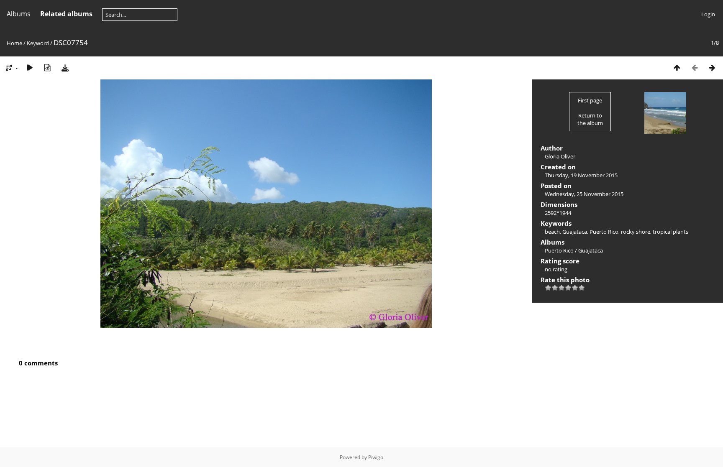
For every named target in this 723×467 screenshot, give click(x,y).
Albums (19, 13)
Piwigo (375, 457)
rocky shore (635, 231)
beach (552, 231)
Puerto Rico (604, 231)
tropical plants (670, 231)
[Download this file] (65, 67)
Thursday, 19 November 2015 (581, 175)
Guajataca (574, 231)
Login (708, 14)
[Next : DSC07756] (712, 67)
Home (14, 43)
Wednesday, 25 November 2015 (584, 194)
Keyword (38, 43)
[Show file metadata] (47, 67)
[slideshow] (29, 67)
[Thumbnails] (677, 67)
